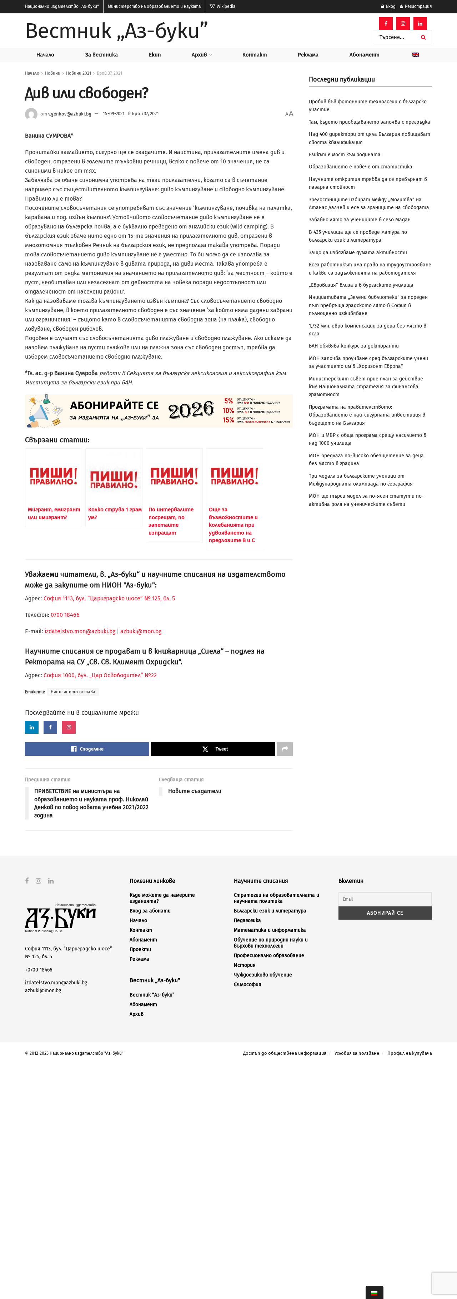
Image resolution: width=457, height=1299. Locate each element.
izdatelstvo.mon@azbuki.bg (80, 631)
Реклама (308, 54)
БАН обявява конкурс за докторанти (354, 346)
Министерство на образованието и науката (154, 6)
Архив (199, 54)
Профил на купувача (409, 1053)
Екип (155, 54)
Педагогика (247, 920)
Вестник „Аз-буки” (116, 30)
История (245, 965)
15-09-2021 (114, 113)
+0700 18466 (38, 970)
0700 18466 (65, 614)
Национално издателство (62, 6)
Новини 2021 (78, 73)
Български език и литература (270, 911)
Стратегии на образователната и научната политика (276, 898)
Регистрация (418, 6)
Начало (45, 54)
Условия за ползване (357, 1053)
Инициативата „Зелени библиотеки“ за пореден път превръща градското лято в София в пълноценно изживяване (368, 305)
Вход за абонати (150, 911)
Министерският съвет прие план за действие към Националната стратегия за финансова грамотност (366, 387)
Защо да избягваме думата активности (358, 253)
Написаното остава (73, 691)
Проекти (140, 949)
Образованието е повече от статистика (360, 167)
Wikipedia (225, 6)
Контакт (254, 54)
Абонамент (365, 54)
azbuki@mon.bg (140, 631)
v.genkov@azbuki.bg (69, 113)
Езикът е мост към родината (345, 155)
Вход (390, 6)
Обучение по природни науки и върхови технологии (271, 943)
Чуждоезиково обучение (263, 975)
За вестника (101, 54)
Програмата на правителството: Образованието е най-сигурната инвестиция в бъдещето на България (367, 415)
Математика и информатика (270, 930)
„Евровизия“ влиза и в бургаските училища (361, 285)
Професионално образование (269, 956)
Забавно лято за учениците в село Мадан (360, 220)
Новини (52, 73)
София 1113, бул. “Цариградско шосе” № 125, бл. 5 (108, 598)
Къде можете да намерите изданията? (162, 898)
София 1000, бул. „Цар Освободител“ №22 (100, 675)
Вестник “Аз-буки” (152, 995)
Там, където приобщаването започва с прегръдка (369, 122)
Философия (247, 984)
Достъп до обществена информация (284, 1053)
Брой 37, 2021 (109, 73)
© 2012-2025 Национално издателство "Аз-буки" (74, 1053)
